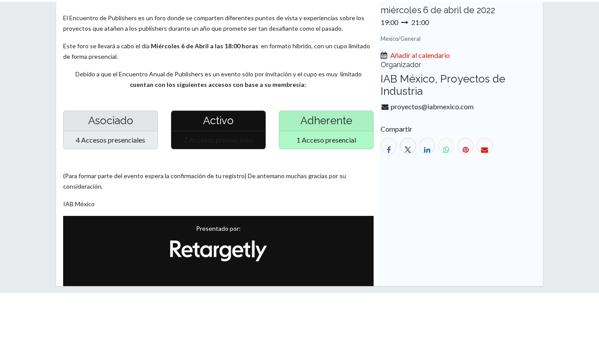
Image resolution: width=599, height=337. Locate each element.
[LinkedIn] (427, 146)
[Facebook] (389, 146)
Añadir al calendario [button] (420, 55)
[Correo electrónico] (485, 146)
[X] (408, 146)
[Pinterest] (465, 146)
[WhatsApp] (446, 146)
